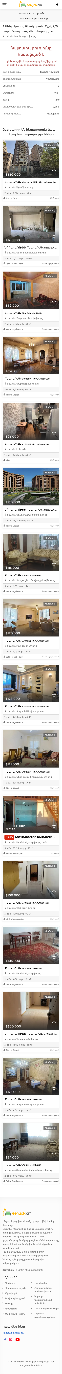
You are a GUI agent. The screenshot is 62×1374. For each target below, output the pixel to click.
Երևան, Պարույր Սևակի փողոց (24, 318)
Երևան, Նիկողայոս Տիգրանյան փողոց (29, 776)
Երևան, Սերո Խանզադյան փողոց (26, 252)
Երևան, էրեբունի (16, 449)
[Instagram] (11, 1339)
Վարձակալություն (15, 1288)
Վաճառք (10, 1283)
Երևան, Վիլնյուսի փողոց (20, 908)
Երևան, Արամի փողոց (19, 187)
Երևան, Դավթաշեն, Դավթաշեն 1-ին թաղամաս (32, 580)
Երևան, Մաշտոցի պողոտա (22, 383)
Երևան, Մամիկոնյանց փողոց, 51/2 (26, 842)
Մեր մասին (40, 1283)
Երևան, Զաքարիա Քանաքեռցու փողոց (29, 1170)
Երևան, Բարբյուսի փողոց (21, 645)
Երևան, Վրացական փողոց (22, 1039)
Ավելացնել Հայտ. (15, 1313)
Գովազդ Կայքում (15, 1298)
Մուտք (9, 1303)
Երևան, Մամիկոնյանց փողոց (23, 973)
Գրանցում (11, 1308)
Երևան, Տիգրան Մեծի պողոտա (24, 711)
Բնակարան (30, 182)
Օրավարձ (11, 1293)
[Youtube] (18, 1339)
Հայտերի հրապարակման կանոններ (43, 1300)
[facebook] (5, 1339)
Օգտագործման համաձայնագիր (43, 1290)
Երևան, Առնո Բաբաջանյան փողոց (26, 514)
